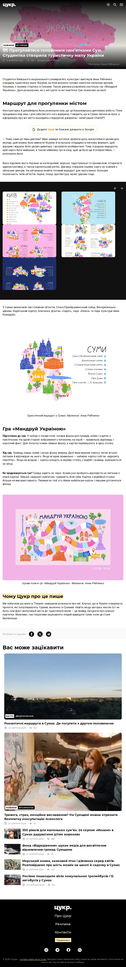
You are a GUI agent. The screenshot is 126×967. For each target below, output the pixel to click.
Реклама (63, 924)
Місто (9, 716)
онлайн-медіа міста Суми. (33, 959)
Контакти (63, 932)
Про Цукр (63, 916)
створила (8, 82)
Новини (8, 45)
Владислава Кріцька (48, 60)
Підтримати (63, 940)
